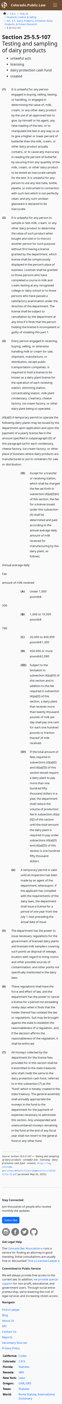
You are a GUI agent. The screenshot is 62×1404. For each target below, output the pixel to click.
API (4, 1326)
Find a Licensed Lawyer (43, 1261)
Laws (22, 1378)
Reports (7, 1337)
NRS (21, 1372)
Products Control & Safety (21, 17)
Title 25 (24, 13)
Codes (23, 1356)
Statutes (24, 1367)
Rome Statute (27, 1394)
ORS (28, 1383)
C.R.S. (13, 13)
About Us (8, 1321)
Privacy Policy (11, 1348)
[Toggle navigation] (55, 5)
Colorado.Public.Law (28, 5)
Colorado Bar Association (24, 1248)
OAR (21, 1383)
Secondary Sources (14, 1343)
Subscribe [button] (10, 1220)
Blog (5, 1315)
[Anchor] (28, 208)
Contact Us (9, 1332)
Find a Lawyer (11, 1310)
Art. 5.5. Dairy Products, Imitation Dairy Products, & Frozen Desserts (29, 22)
